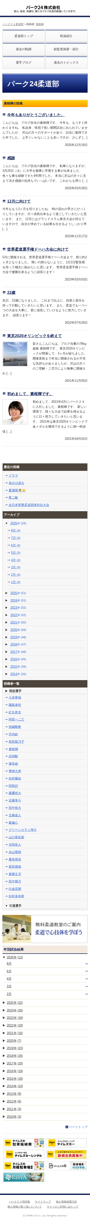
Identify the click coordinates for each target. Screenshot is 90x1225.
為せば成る (16, 483)
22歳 (11, 292)
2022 (18, 615)
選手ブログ (23, 62)
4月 (15, 560)
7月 (15, 538)
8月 (15, 530)
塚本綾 (13, 763)
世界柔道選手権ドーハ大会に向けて (38, 249)
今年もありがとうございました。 (36, 115)
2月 (15, 574)
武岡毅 (13, 756)
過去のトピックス (66, 62)
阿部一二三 (16, 719)
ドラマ (13, 475)
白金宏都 (15, 889)
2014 (18, 674)
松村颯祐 (15, 778)
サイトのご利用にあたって (62, 1206)
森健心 (13, 822)
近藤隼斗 (15, 800)
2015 (18, 666)
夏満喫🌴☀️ (17, 490)
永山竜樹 (15, 852)
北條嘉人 (15, 815)
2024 (18, 600)
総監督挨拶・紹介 (66, 49)
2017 (18, 652)
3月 (15, 567)
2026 (18, 523)
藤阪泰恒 (15, 705)
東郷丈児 (15, 874)
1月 (15, 582)
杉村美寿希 (16, 896)
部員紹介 (66, 36)
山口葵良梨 (16, 837)
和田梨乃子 (16, 741)
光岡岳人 (15, 844)
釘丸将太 (15, 712)
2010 (14, 1116)
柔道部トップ (23, 36)
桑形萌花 (15, 859)
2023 (18, 607)
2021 (18, 622)
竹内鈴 (13, 734)
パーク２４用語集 (19, 1201)
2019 (18, 637)
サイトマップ (43, 1201)
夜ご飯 (13, 497)
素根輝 (40, 24)
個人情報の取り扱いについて (24, 1206)
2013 (14, 1094)
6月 (15, 545)
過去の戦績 (23, 49)
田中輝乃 (15, 881)
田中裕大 (15, 808)
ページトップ (78, 1127)
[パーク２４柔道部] (43, 5)
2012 (14, 1101)
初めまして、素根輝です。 (30, 394)
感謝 (11, 158)
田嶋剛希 (15, 727)
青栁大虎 (15, 771)
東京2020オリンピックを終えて (34, 335)
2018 (18, 644)
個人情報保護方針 (66, 1201)
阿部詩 (13, 786)
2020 (18, 630)
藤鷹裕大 (15, 793)
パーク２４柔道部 (13, 24)
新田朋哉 (15, 866)
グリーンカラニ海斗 (23, 830)
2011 (14, 1109)
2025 (18, 593)
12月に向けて (19, 201)
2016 (18, 659)
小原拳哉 (15, 697)
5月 (15, 552)
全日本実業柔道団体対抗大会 (29, 505)
